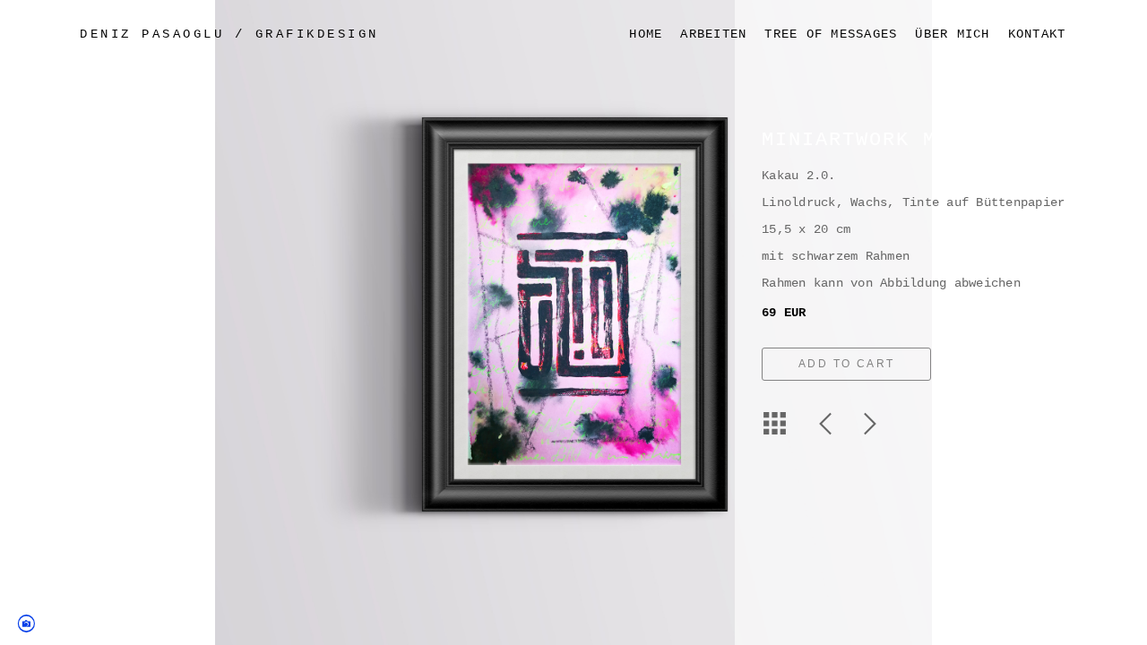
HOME (645, 34)
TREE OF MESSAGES (830, 34)
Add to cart (846, 363)
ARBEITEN (713, 34)
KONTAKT (1037, 34)
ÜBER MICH (952, 34)
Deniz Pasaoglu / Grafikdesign (229, 34)
